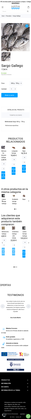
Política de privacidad (11, 414)
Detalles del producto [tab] (15, 110)
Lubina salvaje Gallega (4, 201)
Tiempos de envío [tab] (16, 115)
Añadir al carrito (9, 95)
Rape (23, 151)
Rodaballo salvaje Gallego (15, 201)
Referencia (8, 121)
